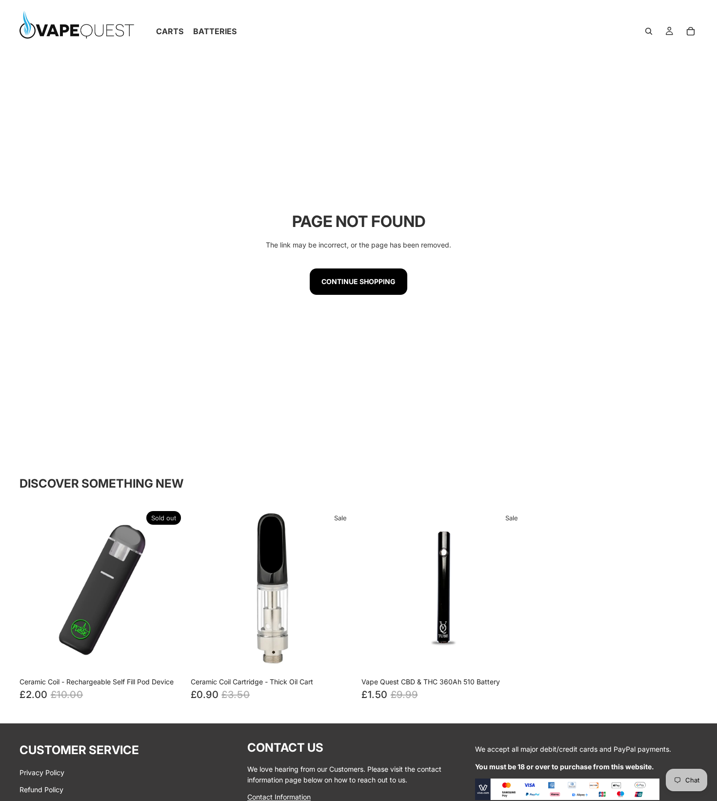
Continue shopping (358, 281)
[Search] (648, 31)
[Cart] (690, 31)
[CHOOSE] (340, 657)
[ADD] (511, 657)
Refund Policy (41, 789)
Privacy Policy (42, 772)
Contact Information (279, 797)
